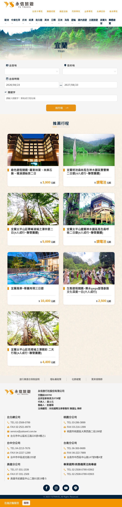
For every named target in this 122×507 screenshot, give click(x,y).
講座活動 (63, 11)
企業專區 (88, 11)
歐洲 (6, 19)
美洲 (46, 19)
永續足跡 (101, 11)
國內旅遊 (82, 19)
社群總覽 (76, 379)
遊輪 (73, 19)
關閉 (26, 503)
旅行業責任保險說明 (29, 379)
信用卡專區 (37, 11)
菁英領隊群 (97, 379)
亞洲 (60, 19)
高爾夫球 (103, 21)
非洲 (24, 19)
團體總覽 (51, 11)
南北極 (39, 19)
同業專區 (76, 11)
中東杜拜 (15, 19)
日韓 (53, 19)
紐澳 (31, 19)
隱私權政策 (55, 379)
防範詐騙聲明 (11, 503)
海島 (67, 19)
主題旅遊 (93, 19)
